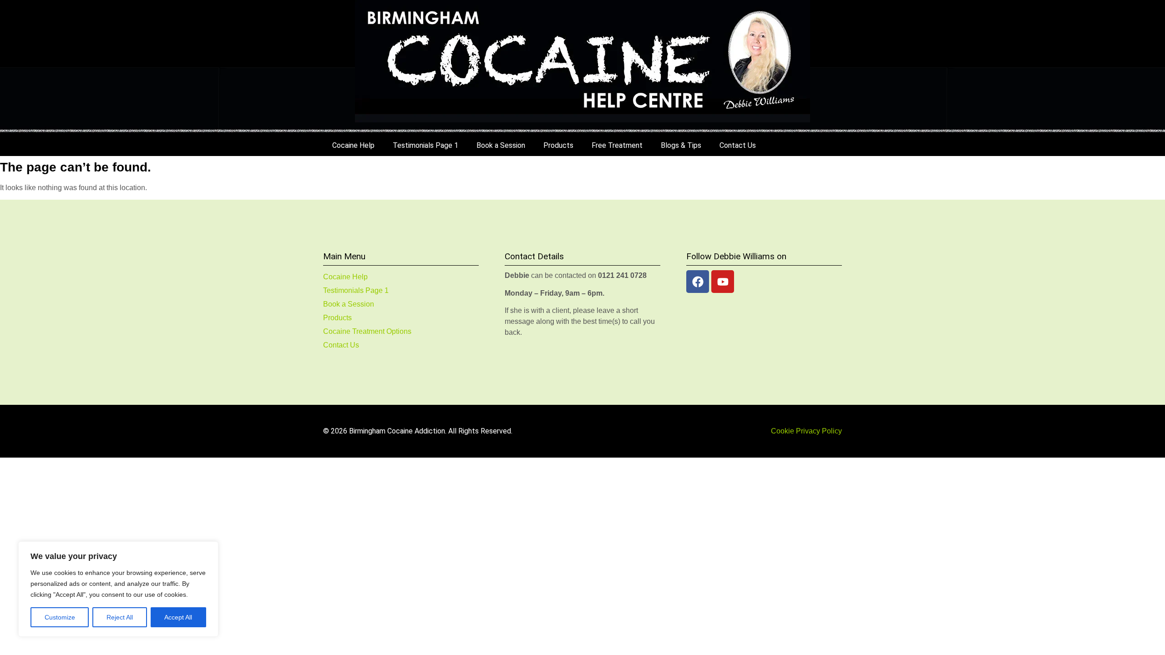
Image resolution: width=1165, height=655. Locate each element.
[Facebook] (697, 281)
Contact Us (737, 145)
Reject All (119, 617)
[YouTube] (722, 281)
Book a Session (500, 145)
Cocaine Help (353, 145)
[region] (118, 589)
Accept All (178, 617)
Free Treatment (617, 145)
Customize (60, 617)
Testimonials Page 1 (425, 145)
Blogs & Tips (681, 145)
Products (558, 145)
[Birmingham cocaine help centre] (582, 61)
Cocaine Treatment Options (367, 331)
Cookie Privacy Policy (806, 431)
